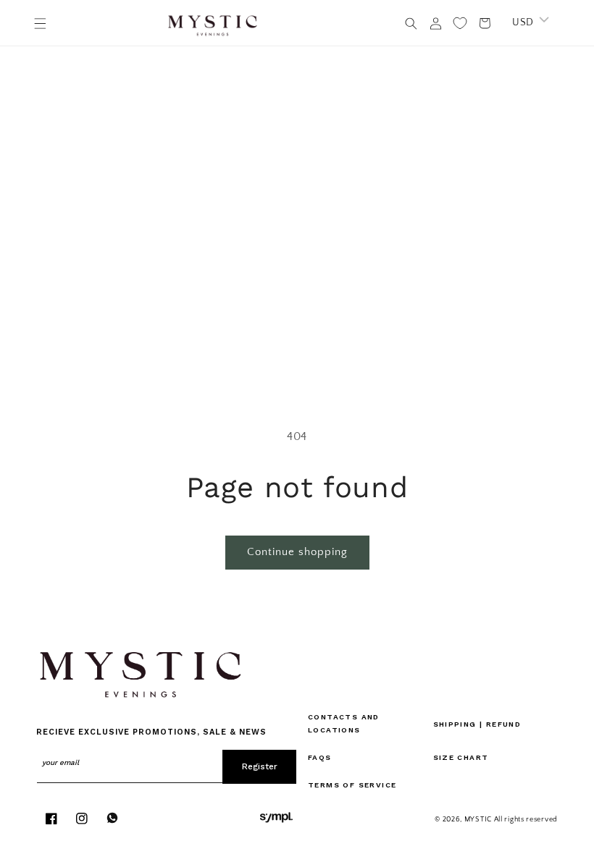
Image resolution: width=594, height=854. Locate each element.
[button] (40, 23)
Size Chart (461, 757)
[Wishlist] (460, 23)
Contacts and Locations (344, 723)
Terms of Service (352, 785)
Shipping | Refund (477, 724)
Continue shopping (297, 552)
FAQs (320, 757)
